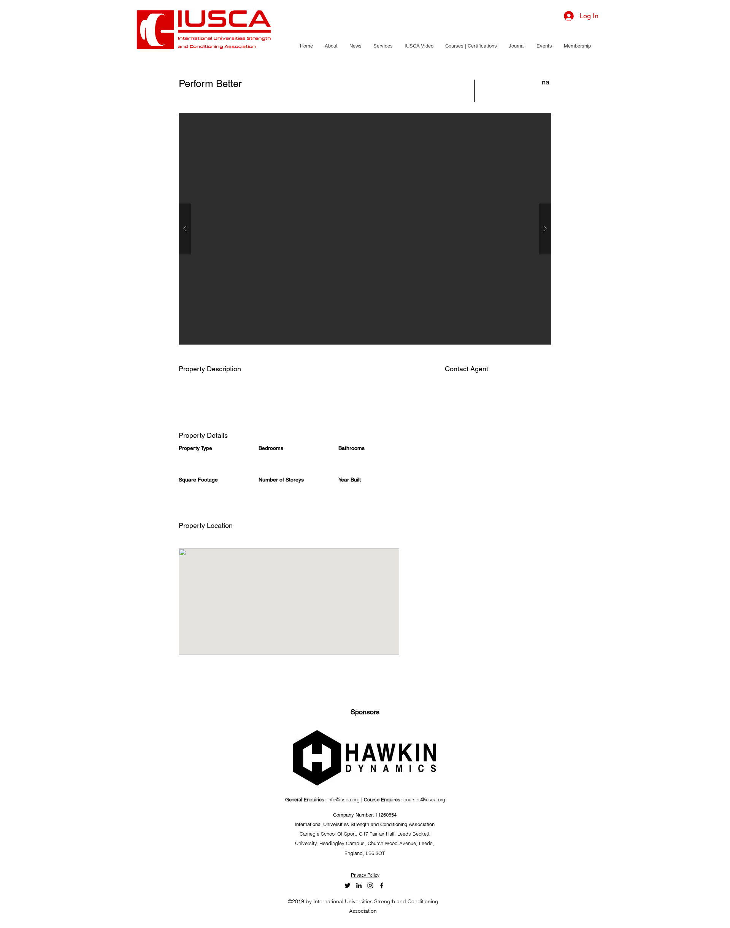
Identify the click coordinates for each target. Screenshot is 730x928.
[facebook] (382, 885)
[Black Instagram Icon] (370, 885)
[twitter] (347, 885)
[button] (331, 46)
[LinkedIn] (359, 885)
